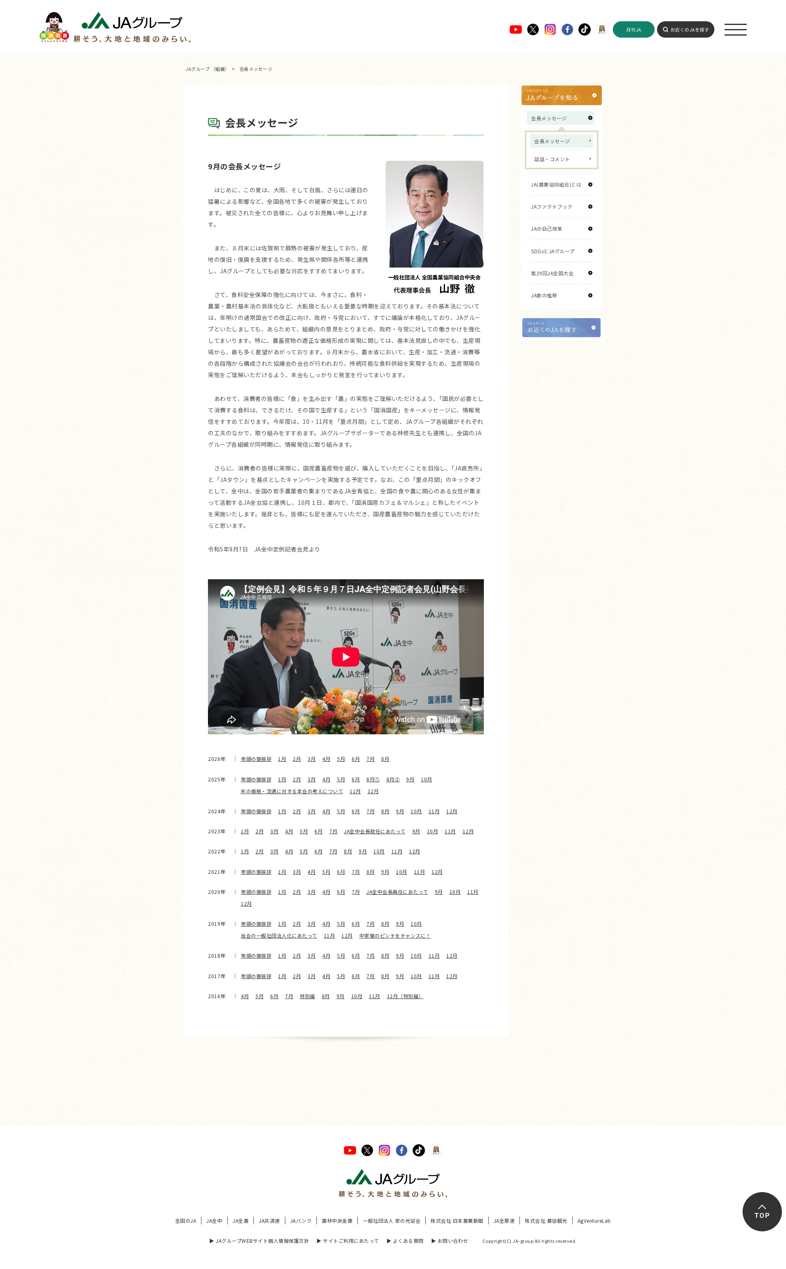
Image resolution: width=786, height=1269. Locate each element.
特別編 (307, 995)
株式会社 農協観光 (546, 1220)
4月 (326, 758)
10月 (426, 779)
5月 (341, 758)
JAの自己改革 (546, 228)
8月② (393, 779)
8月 (385, 758)
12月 (373, 791)
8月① (373, 779)
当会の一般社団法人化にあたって (279, 935)
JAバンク (301, 1220)
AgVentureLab (594, 1220)
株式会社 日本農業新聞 (457, 1220)
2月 (297, 758)
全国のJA (185, 1220)
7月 (370, 758)
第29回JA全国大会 (552, 273)
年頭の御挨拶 (256, 758)
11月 (355, 791)
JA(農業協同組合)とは (556, 184)
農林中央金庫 (337, 1220)
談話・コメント (552, 158)
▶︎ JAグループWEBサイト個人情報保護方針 (259, 1240)
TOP (762, 1216)
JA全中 (214, 1220)
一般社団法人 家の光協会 (391, 1220)
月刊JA (633, 29)
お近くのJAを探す (690, 29)
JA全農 (240, 1220)
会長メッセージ (552, 140)
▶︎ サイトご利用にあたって (347, 1240)
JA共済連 (269, 1220)
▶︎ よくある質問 (405, 1240)
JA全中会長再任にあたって (397, 891)
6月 (356, 758)
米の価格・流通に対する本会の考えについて (292, 791)
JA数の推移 (544, 295)
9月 (410, 779)
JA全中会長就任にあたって (375, 831)
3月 (311, 758)
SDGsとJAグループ (553, 251)
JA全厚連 (504, 1220)
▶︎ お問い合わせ (449, 1240)
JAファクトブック (552, 206)
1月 (282, 758)
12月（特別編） (405, 995)
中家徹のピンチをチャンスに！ (395, 935)
